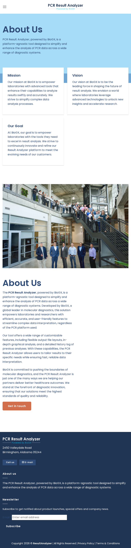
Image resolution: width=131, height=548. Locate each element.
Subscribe (13, 526)
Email (7, 517)
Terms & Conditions (108, 543)
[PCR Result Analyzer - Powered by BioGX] (65, 7)
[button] (5, 7)
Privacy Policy (86, 543)
